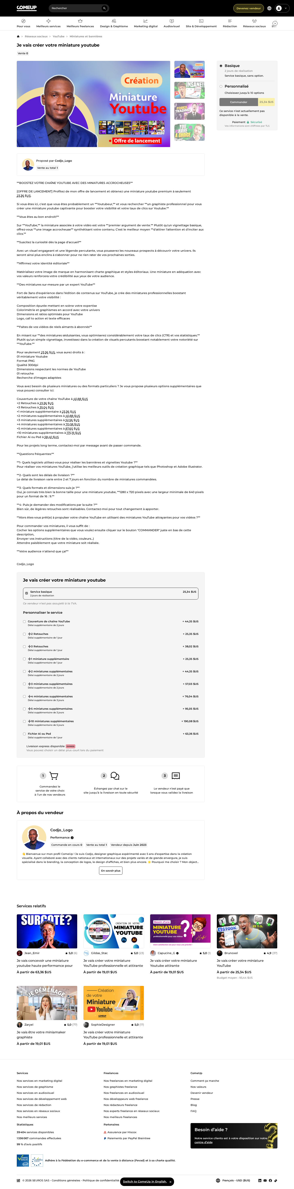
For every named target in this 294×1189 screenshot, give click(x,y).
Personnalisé (237, 86)
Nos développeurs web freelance (126, 1098)
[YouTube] (265, 1181)
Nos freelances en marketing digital (128, 1080)
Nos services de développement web (42, 1098)
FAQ (193, 1111)
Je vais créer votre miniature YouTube (240, 963)
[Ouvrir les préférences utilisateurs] (285, 8)
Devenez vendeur (249, 8)
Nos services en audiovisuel (35, 1092)
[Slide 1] (189, 90)
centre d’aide (204, 1142)
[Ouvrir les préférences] (269, 8)
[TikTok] (275, 1181)
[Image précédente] (21, 931)
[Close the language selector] (170, 1182)
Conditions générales (66, 1180)
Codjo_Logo (63, 161)
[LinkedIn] (259, 1181)
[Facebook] (270, 1181)
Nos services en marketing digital (39, 1080)
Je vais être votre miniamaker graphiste (41, 1034)
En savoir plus (110, 870)
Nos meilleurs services (32, 1117)
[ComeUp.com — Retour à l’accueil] (27, 8)
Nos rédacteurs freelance (120, 1105)
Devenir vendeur (202, 1092)
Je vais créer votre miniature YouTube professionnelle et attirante (113, 963)
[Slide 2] (189, 111)
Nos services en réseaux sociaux (38, 1111)
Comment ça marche (205, 1080)
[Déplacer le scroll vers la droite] (275, 23)
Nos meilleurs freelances (120, 1117)
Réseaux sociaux (36, 36)
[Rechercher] (104, 8)
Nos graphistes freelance (120, 1086)
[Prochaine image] (73, 931)
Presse (195, 1098)
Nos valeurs (198, 1086)
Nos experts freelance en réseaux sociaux (131, 1111)
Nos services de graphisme (35, 1086)
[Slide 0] (189, 69)
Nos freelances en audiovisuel (124, 1092)
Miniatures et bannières (86, 36)
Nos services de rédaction (34, 1105)
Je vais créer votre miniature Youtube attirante (173, 963)
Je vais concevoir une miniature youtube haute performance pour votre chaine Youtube (45, 966)
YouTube (58, 36)
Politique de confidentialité (101, 1180)
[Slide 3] (189, 132)
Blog (194, 1105)
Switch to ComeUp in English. (145, 1181)
